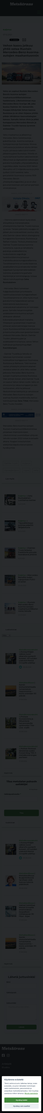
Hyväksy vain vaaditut (21, 1106)
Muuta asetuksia (31, 1093)
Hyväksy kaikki (21, 1100)
